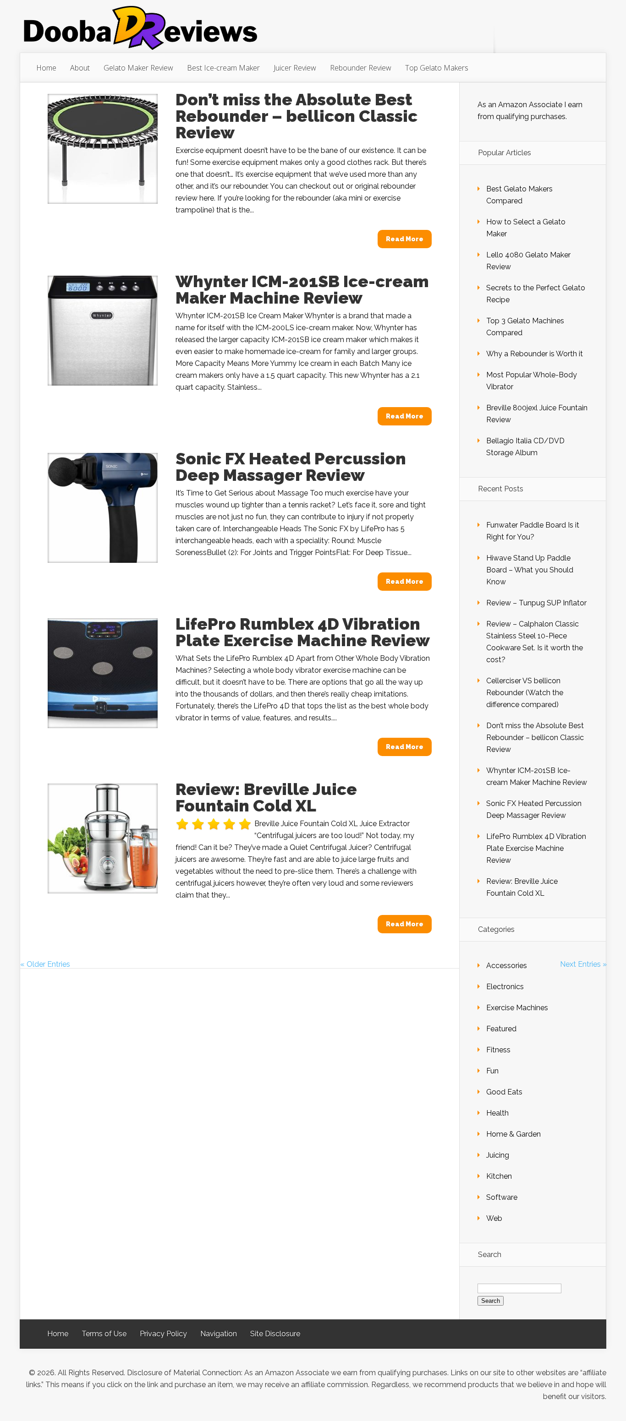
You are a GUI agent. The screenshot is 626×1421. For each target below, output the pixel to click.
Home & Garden (513, 1134)
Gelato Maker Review (138, 68)
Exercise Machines (517, 1007)
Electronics (505, 986)
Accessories (506, 965)
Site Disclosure (275, 1333)
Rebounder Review (360, 68)
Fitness (498, 1049)
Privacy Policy (163, 1333)
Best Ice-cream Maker (223, 68)
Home (46, 68)
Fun (492, 1071)
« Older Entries (45, 964)
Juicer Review (295, 68)
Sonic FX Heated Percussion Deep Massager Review (291, 467)
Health (497, 1113)
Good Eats (504, 1092)
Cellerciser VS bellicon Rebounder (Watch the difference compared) (524, 692)
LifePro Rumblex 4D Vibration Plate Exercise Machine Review (303, 632)
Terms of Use (104, 1333)
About (80, 68)
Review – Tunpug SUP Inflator (536, 603)
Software (501, 1197)
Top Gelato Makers (436, 68)
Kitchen (499, 1176)
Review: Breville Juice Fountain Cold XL (266, 797)
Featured (501, 1028)
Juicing (497, 1155)
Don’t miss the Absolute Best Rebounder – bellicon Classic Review (296, 116)
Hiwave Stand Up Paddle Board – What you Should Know (529, 570)
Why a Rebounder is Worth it (534, 353)
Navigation (218, 1333)
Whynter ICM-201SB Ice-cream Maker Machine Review (302, 289)
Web (494, 1218)
